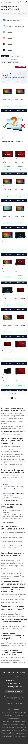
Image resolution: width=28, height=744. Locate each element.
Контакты (11, 672)
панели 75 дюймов (5, 646)
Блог (4, 672)
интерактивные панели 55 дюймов (10, 478)
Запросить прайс (20, 66)
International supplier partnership (15, 703)
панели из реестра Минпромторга (13, 629)
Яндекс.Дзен (17, 677)
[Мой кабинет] (23, 2)
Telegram (14, 677)
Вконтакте (10, 677)
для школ (4, 62)
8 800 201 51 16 (10, 680)
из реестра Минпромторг (13, 62)
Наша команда (19, 670)
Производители (21, 672)
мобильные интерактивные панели (11, 500)
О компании (8, 670)
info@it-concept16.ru (15, 683)
